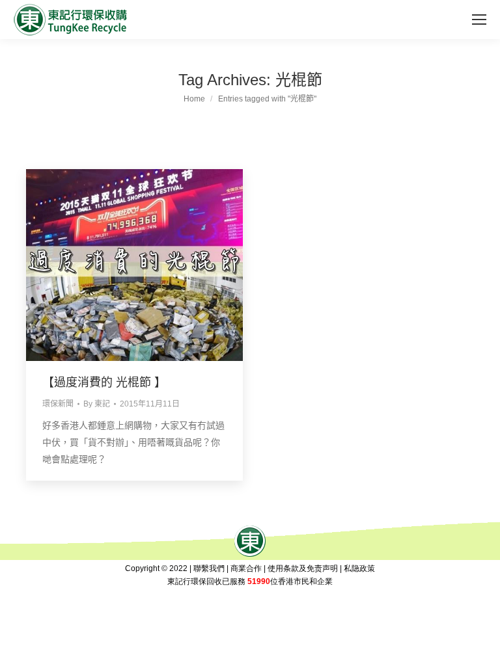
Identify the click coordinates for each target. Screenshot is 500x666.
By (96, 403)
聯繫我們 (209, 568)
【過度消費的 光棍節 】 (104, 382)
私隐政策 (359, 568)
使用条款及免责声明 (303, 568)
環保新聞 (58, 403)
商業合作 (246, 568)
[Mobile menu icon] (479, 19)
